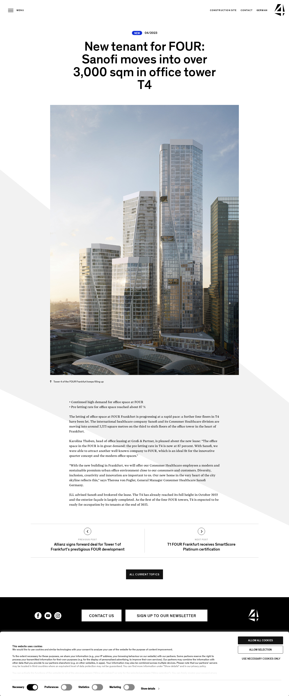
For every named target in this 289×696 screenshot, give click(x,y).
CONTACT (247, 10)
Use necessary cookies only (261, 658)
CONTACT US (101, 615)
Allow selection (260, 649)
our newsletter (166, 615)
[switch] (66, 687)
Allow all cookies (260, 640)
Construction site (223, 10)
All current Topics (145, 574)
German (262, 10)
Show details (148, 688)
